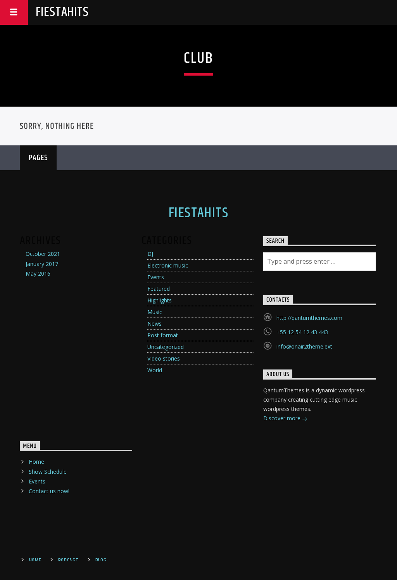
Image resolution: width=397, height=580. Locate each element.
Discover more (282, 418)
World (154, 370)
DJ (150, 253)
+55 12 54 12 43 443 (302, 332)
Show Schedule (48, 471)
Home (36, 461)
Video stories (163, 358)
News (154, 323)
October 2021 (43, 253)
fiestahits (62, 12)
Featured (158, 288)
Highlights (159, 300)
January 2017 (42, 264)
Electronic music (167, 265)
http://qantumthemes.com (309, 317)
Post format (162, 335)
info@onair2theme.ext (304, 346)
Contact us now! (49, 491)
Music (154, 312)
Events (155, 277)
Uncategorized (165, 346)
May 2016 (38, 273)
